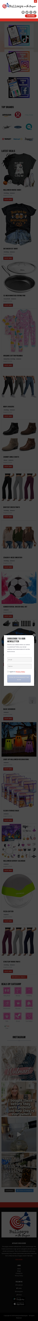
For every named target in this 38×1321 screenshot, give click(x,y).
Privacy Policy (20, 672)
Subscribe (30, 16)
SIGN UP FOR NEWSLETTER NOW (19, 679)
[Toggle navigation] (35, 1)
